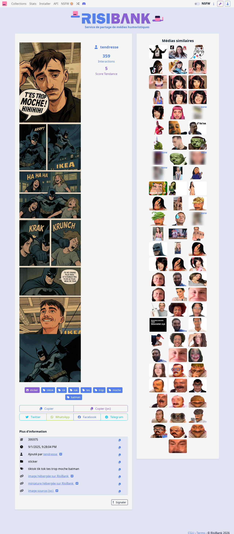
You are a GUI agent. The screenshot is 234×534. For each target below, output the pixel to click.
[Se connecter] (227, 4)
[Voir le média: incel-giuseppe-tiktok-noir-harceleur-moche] (158, 355)
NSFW (206, 3)
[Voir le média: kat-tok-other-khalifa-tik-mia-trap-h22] (158, 264)
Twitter (35, 417)
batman (75, 397)
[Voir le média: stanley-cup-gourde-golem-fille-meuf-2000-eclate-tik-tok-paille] (158, 310)
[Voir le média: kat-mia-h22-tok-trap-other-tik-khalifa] (197, 264)
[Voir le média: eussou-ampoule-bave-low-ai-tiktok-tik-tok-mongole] (178, 143)
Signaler (120, 502)
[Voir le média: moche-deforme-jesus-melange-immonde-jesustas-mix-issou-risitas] (158, 401)
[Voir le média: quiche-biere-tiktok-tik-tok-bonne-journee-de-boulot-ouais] (178, 128)
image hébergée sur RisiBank (48, 476)
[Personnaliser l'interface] (220, 4)
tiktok (49, 390)
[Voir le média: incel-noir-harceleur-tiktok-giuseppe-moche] (178, 325)
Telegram (116, 417)
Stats (32, 4)
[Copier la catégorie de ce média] (119, 462)
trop (101, 390)
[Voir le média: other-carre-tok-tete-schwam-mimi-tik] (158, 279)
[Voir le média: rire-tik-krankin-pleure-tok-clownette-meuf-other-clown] (197, 355)
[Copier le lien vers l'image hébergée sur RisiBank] (119, 477)
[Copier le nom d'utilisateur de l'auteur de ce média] (119, 455)
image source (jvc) (41, 491)
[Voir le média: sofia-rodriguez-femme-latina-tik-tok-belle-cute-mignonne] (178, 203)
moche (116, 390)
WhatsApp (62, 417)
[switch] (197, 3)
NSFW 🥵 (67, 4)
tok (75, 390)
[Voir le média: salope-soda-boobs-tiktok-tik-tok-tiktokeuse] (158, 97)
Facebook (89, 417)
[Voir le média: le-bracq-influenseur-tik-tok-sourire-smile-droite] (197, 325)
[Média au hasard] (78, 3)
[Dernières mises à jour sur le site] (214, 4)
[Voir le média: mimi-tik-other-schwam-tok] (197, 294)
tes (88, 390)
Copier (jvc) (103, 409)
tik (63, 390)
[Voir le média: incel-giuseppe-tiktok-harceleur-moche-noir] (178, 279)
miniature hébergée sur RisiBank (51, 483)
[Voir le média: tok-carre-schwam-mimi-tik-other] (178, 355)
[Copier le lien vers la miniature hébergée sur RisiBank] (119, 484)
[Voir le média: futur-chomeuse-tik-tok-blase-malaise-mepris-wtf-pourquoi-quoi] (158, 370)
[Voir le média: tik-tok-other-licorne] (158, 340)
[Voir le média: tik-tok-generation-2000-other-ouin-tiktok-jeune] (197, 128)
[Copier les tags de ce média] (119, 469)
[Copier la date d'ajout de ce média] (119, 447)
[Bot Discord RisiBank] (84, 3)
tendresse (108, 47)
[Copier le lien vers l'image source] (119, 491)
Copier (49, 409)
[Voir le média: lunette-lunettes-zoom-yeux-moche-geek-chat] (178, 416)
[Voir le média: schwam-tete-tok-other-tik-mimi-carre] (158, 294)
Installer (45, 4)
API (56, 4)
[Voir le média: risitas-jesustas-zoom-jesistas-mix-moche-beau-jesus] (178, 446)
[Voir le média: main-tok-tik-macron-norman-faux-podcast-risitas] (197, 234)
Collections (19, 4)
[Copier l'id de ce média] (119, 440)
